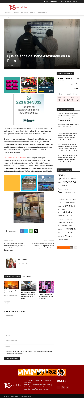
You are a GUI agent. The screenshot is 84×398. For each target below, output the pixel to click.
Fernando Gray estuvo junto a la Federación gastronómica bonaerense (68, 127)
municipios (69, 219)
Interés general (42, 13)
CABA (63, 186)
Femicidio (69, 199)
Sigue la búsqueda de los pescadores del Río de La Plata (46, 296)
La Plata (10, 52)
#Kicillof (62, 175)
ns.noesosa (22, 260)
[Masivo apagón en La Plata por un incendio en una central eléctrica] (11, 285)
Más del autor (27, 276)
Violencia (66, 239)
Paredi (68, 222)
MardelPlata (61, 216)
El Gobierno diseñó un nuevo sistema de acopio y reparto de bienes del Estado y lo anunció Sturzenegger (14, 247)
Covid (61, 192)
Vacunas (60, 239)
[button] (77, 13)
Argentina (69, 182)
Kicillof (60, 202)
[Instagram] (23, 264)
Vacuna (68, 236)
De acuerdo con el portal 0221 (15, 158)
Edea (73, 196)
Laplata (66, 202)
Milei (72, 216)
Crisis (73, 192)
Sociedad (32, 13)
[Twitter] (26, 231)
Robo (65, 233)
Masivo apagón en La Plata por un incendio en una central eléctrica (11, 293)
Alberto (73, 179)
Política (16, 13)
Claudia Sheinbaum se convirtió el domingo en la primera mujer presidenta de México (42, 246)
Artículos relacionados (12, 276)
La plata (72, 202)
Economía (68, 196)
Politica (70, 225)
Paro (72, 222)
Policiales (24, 13)
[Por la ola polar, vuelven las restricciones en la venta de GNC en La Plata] (28, 286)
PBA (59, 225)
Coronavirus (65, 189)
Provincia (70, 229)
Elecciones (61, 199)
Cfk (67, 186)
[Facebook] (22, 231)
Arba (59, 182)
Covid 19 (68, 193)
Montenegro (61, 219)
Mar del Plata (66, 212)
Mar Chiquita (69, 206)
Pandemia (61, 222)
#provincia (63, 178)
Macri (59, 206)
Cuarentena (61, 196)
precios (60, 229)
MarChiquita (62, 209)
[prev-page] (5, 302)
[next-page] (8, 302)
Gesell (75, 199)
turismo (61, 236)
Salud (70, 232)
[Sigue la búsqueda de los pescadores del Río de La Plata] (46, 287)
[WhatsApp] (31, 231)
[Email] (36, 231)
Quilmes (60, 233)
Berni (59, 186)
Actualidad (8, 13)
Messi (68, 216)
